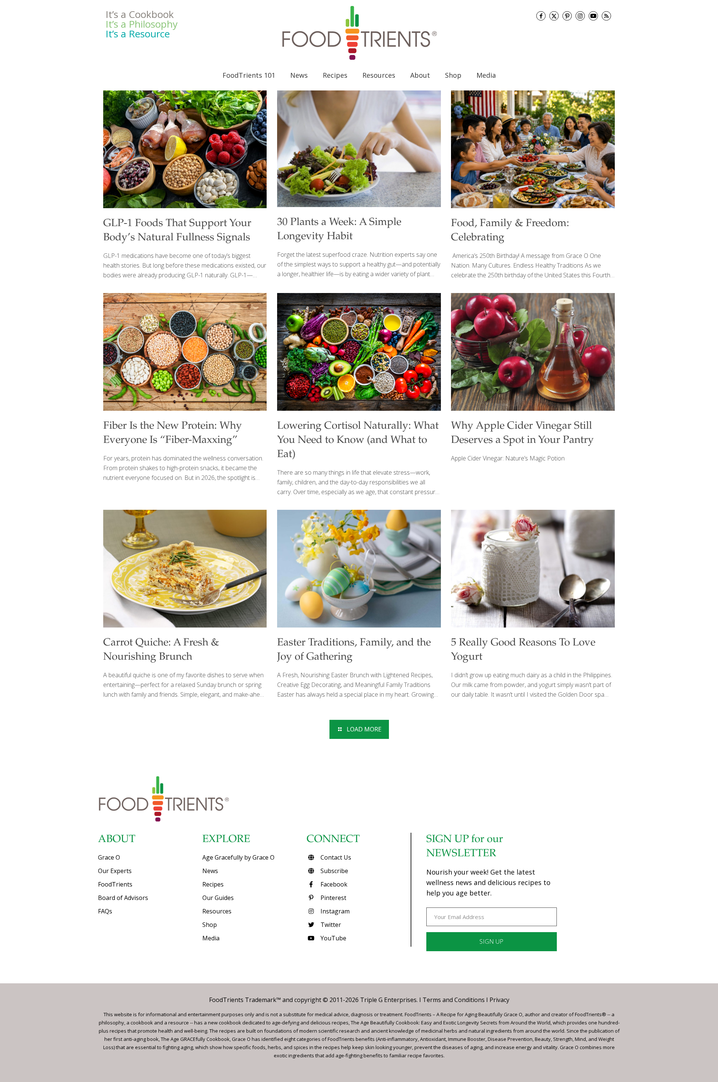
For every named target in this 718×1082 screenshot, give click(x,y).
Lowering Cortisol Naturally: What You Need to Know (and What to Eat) (358, 440)
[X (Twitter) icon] (554, 16)
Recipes (213, 884)
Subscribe (333, 871)
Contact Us (335, 857)
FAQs (105, 911)
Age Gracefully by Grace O (238, 857)
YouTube (332, 938)
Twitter (330, 925)
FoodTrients (115, 884)
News (210, 871)
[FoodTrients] (359, 32)
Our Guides (218, 898)
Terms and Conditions (454, 1000)
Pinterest (332, 898)
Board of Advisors (123, 898)
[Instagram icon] (580, 16)
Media (211, 938)
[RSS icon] (606, 16)
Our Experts (115, 871)
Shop (209, 925)
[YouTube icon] (593, 16)
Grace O (109, 857)
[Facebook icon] (541, 16)
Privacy (499, 1000)
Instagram (334, 911)
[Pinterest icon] (567, 16)
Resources (216, 911)
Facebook (333, 884)
